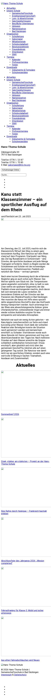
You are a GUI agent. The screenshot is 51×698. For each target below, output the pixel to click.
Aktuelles (11, 8)
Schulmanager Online (10, 170)
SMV (14, 54)
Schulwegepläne (20, 72)
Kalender (16, 59)
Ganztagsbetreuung (21, 21)
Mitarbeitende (19, 41)
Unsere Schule (13, 10)
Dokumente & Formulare (23, 70)
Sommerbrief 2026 (10, 414)
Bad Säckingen (19, 31)
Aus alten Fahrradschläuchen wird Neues (20, 660)
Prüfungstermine (20, 62)
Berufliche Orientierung (23, 23)
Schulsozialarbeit (20, 44)
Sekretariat (17, 39)
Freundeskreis (18, 49)
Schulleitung (18, 36)
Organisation (12, 34)
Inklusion (16, 26)
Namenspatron (19, 28)
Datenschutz (20, 674)
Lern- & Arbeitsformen (22, 18)
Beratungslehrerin (20, 46)
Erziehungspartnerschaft (23, 16)
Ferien (15, 65)
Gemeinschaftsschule (22, 13)
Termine (10, 57)
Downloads (12, 67)
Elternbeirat (17, 52)
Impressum (6, 674)
